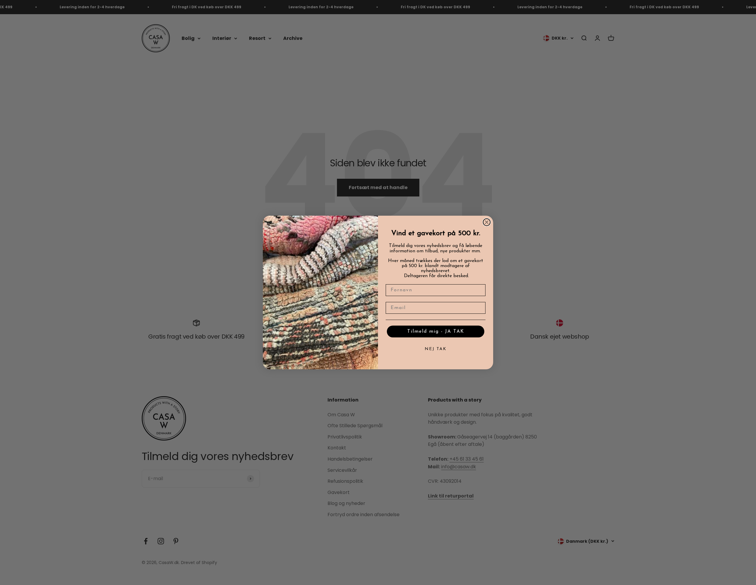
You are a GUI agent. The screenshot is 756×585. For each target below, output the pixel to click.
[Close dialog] (486, 222)
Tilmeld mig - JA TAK (435, 331)
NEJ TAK (436, 349)
